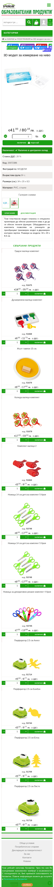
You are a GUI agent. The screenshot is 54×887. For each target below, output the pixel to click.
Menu (49, 5)
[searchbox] (14, 22)
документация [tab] (28, 213)
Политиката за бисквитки (15, 879)
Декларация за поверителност (27, 850)
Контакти (26, 857)
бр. (37, 136)
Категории (11, 33)
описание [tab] (10, 213)
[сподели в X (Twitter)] (25, 48)
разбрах (27, 885)
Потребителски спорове (27, 847)
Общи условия (27, 843)
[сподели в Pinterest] (41, 45)
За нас (27, 854)
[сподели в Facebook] (13, 45)
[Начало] (3, 39)
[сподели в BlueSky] (40, 48)
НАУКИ (10, 39)
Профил (43, 22)
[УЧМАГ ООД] (18, 6)
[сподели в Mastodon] (47, 49)
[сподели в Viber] (27, 45)
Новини (27, 861)
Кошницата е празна (36, 24)
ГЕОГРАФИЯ (24, 39)
